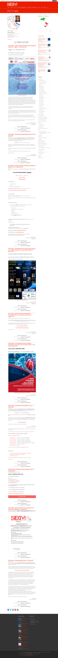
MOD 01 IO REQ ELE (13, 440)
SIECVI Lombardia (41, 97)
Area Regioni (27, 0)
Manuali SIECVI (17, 0)
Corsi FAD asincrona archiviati (43, 118)
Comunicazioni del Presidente (43, 117)
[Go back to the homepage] (12, 4)
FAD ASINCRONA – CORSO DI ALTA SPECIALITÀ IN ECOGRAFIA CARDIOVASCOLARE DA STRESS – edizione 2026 (42, 39)
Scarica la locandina (22, 177)
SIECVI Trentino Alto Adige (43, 108)
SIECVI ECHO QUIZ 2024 (42, 152)
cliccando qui (10, 146)
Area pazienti (31, 0)
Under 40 (40, 155)
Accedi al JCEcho (32, 624)
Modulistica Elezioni (25, 447)
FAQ (39, 129)
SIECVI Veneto (41, 112)
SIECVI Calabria (41, 89)
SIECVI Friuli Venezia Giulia (43, 93)
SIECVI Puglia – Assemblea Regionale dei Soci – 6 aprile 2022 (20, 560)
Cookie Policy (31, 655)
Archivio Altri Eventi (42, 80)
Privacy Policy (27, 655)
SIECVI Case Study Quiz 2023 (42, 143)
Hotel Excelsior (26, 175)
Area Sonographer (41, 114)
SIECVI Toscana (41, 107)
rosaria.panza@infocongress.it (19, 232)
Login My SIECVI (7, 0)
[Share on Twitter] (10, 610)
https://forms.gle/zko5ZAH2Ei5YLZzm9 (20, 230)
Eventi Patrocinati (41, 125)
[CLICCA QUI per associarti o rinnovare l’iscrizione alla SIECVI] (17, 190)
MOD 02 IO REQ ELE (13, 441)
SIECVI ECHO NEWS (41, 146)
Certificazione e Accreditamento (37, 652)
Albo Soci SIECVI (22, 0)
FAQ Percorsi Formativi (42, 131)
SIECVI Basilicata (41, 87)
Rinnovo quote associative (14, 455)
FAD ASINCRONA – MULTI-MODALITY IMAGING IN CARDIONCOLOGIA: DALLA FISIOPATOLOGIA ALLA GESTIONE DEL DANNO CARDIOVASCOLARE (42, 64)
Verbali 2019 (41, 150)
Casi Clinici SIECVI (41, 115)
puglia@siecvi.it (9, 39)
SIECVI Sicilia (41, 105)
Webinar (40, 156)
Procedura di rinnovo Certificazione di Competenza (17, 454)
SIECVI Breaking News (42, 142)
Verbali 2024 (41, 153)
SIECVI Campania (41, 90)
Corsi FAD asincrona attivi (42, 119)
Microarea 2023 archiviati (42, 137)
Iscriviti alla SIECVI (12, 0)
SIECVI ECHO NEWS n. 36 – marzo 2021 (44, 147)
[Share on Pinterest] (15, 610)
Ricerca (44, 652)
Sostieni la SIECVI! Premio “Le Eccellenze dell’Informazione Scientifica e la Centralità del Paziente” (41, 70)
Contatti (49, 652)
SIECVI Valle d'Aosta (42, 111)
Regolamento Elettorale (16, 435)
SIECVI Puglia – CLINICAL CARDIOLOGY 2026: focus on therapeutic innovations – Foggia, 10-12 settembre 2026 (42, 58)
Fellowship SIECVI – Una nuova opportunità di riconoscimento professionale (34, 622)
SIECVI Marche (41, 98)
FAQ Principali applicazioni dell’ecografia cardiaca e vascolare (45, 133)
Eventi (39, 122)
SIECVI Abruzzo (41, 86)
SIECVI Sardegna (41, 104)
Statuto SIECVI (10, 435)
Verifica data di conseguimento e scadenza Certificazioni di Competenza (20, 453)
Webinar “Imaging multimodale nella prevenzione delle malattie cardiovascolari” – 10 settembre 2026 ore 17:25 (43, 45)
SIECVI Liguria (41, 96)
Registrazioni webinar (42, 140)
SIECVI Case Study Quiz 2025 (42, 144)
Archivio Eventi (41, 79)
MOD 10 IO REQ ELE (13, 442)
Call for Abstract (15, 414)
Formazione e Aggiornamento (28, 652)
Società (46, 652)
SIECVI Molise (41, 100)
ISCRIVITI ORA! (22, 496)
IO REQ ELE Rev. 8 (12, 437)
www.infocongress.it (13, 482)
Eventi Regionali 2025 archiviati (43, 128)
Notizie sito (40, 139)
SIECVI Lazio (41, 94)
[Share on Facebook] (8, 610)
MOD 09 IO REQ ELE (13, 445)
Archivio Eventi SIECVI (42, 83)
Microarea (40, 136)
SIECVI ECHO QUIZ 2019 (42, 149)
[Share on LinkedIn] (13, 610)
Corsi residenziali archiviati (42, 121)
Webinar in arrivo (41, 157)
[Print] (17, 610)
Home (23, 652)
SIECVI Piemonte (41, 101)
